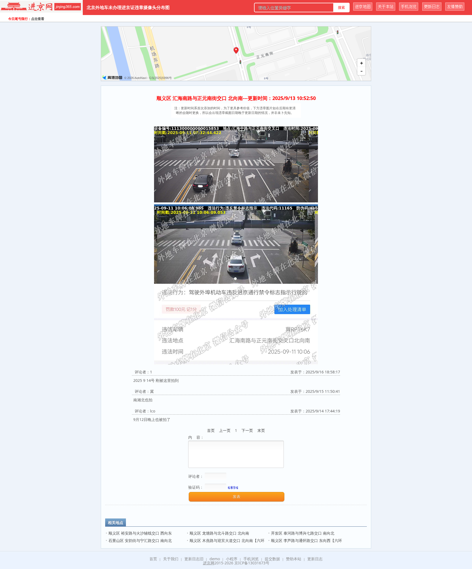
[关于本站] (385, 9)
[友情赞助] (454, 9)
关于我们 (170, 558)
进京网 (208, 562)
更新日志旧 (193, 558)
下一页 (247, 430)
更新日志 (315, 558)
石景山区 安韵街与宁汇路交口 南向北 (140, 540)
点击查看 (37, 18)
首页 (211, 430)
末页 (261, 430)
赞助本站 (293, 558)
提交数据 (272, 558)
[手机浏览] (408, 9)
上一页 (225, 430)
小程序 (231, 558)
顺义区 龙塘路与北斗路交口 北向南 (219, 533)
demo (215, 558)
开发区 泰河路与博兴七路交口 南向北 (302, 533)
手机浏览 (251, 558)
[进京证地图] (362, 9)
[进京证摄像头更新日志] (431, 9)
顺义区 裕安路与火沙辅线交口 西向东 (140, 533)
